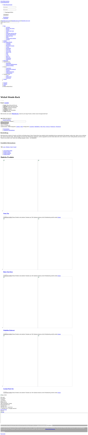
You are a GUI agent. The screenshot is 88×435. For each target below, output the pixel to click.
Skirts (21, 126)
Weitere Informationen (41, 425)
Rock (44, 126)
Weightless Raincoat (9, 330)
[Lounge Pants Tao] (45, 361)
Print (41, 126)
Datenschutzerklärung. (50, 429)
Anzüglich (6, 102)
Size (1, 118)
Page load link (4, 409)
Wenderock (52, 126)
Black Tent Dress (8, 272)
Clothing (18, 126)
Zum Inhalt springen (5, 1)
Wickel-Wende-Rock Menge (7, 121)
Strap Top (6, 213)
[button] (4, 124)
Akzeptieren (49, 425)
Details (59, 217)
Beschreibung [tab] (6, 129)
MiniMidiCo (37, 126)
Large (4, 147)
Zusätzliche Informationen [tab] (9, 130)
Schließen (3, 431)
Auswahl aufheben (7, 120)
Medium (8, 147)
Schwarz (48, 126)
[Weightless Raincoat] (45, 302)
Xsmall (14, 147)
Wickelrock (58, 126)
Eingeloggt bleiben (9, 12)
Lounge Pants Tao (8, 388)
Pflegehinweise (15, 113)
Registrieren (6, 17)
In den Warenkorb (4, 122)
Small (11, 147)
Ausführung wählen (7, 217)
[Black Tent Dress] (45, 244)
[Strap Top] (45, 185)
